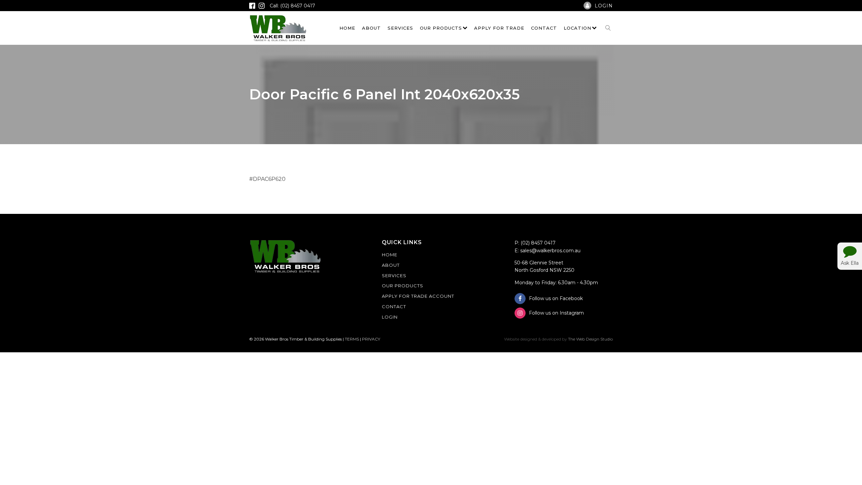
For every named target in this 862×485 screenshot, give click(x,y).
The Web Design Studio (590, 339)
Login (390, 317)
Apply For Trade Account (418, 296)
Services (400, 28)
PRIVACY (371, 339)
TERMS (352, 339)
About (371, 28)
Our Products (441, 28)
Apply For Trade (499, 28)
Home (347, 28)
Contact (544, 28)
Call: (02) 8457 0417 (292, 5)
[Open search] (608, 28)
